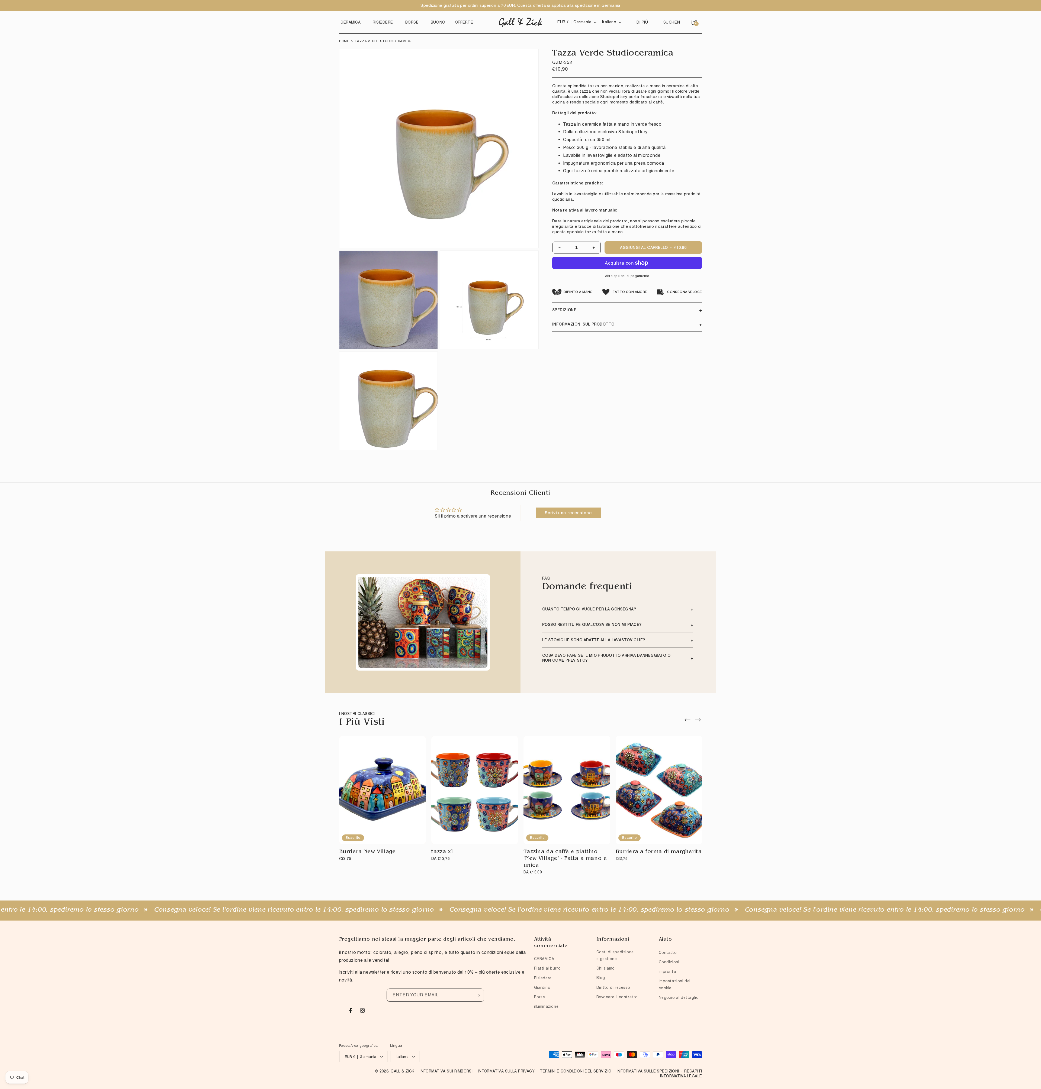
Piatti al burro (547, 968)
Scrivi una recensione (568, 512)
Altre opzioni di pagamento (627, 276)
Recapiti (693, 1071)
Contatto (668, 952)
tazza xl (442, 852)
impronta (667, 971)
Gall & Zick (403, 1071)
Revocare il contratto (617, 997)
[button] (352, 22)
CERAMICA (544, 959)
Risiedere (543, 978)
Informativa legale (681, 1076)
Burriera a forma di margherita (659, 852)
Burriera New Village (367, 852)
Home (344, 41)
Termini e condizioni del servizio (576, 1071)
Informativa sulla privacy (506, 1071)
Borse (539, 997)
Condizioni (669, 962)
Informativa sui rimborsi (446, 1071)
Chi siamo (605, 968)
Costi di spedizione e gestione (615, 955)
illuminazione (546, 1006)
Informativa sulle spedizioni (648, 1071)
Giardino (542, 987)
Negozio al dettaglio (679, 997)
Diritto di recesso (613, 987)
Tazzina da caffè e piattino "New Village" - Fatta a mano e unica (565, 858)
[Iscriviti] (478, 995)
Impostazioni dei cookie (675, 984)
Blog (600, 978)
